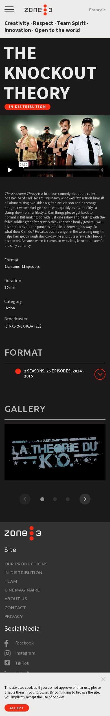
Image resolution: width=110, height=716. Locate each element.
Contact (15, 607)
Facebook (24, 643)
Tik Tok (22, 663)
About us (16, 598)
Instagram (25, 653)
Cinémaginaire (22, 589)
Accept (17, 708)
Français (97, 9)
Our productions (26, 563)
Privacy (14, 616)
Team (11, 581)
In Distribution (24, 572)
